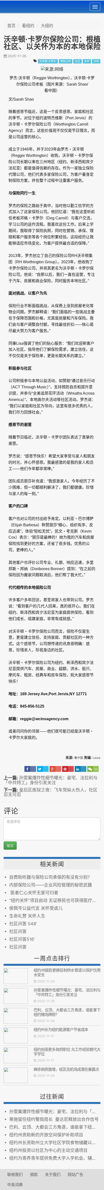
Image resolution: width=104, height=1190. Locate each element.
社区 (77, 61)
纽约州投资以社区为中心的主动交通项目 (48, 1150)
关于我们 (52, 1174)
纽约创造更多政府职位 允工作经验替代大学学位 (67, 1051)
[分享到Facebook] (30, 769)
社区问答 (18, 931)
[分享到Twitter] (43, 769)
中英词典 (15, 1184)
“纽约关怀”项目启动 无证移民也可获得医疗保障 (54, 900)
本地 (96, 61)
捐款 (34, 1174)
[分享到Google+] (55, 769)
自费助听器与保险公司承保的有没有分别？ (50, 877)
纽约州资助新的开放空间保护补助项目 (46, 1134)
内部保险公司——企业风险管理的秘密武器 (50, 884)
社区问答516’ (22, 939)
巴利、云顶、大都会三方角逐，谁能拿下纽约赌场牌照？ (67, 1012)
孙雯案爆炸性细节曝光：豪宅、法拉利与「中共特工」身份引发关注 (50, 780)
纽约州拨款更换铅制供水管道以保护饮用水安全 (67, 972)
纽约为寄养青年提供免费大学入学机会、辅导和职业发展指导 (54, 1158)
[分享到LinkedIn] (80, 769)
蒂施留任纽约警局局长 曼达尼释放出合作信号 (54, 1119)
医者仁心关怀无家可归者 (33, 892)
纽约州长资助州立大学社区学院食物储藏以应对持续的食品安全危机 (54, 1142)
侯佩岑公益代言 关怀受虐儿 (36, 908)
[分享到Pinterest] (68, 769)
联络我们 (15, 1174)
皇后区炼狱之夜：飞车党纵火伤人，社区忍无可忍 (50, 792)
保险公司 (65, 61)
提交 (10, 845)
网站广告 (75, 1174)
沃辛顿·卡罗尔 (47, 61)
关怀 (86, 61)
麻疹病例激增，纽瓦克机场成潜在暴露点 (66, 1069)
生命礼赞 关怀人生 (27, 915)
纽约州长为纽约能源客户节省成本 (61, 1029)
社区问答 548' (23, 923)
